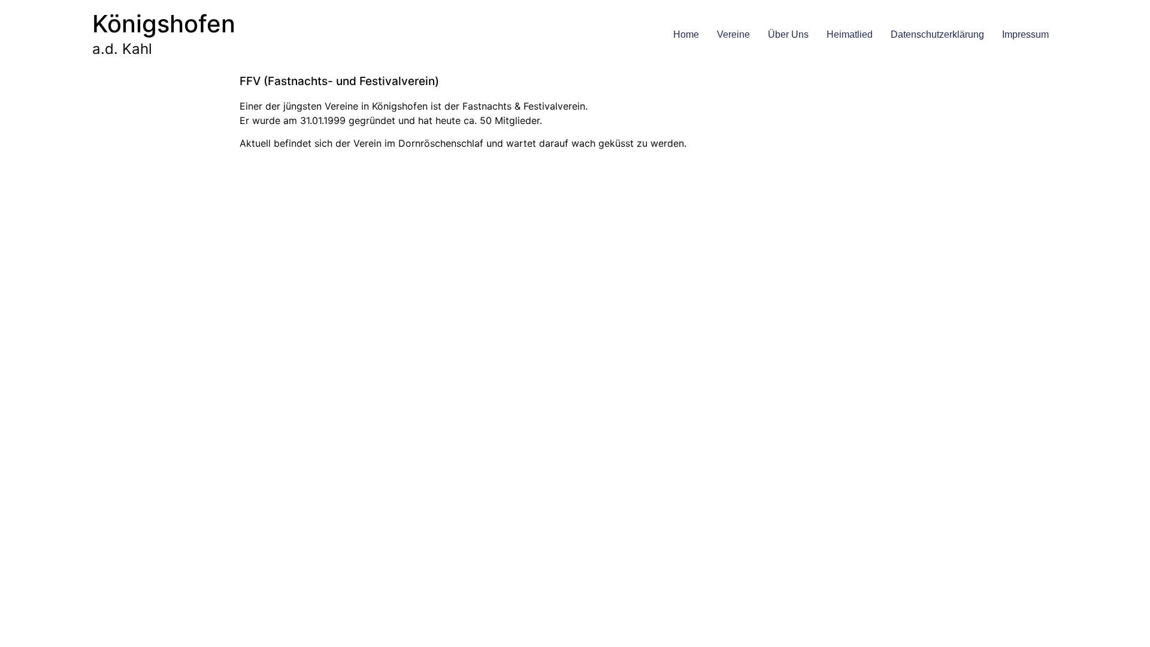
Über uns (788, 34)
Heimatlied (850, 34)
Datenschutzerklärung (937, 34)
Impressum (1025, 34)
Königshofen (163, 23)
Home (686, 34)
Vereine (733, 34)
